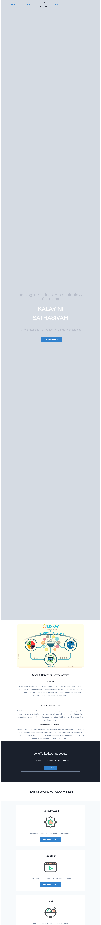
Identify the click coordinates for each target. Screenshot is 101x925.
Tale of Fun (50, 856)
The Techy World (50, 811)
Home (14, 4)
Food (50, 901)
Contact (58, 4)
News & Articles (44, 4)
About (28, 4)
